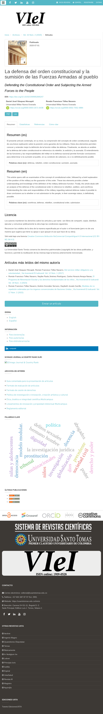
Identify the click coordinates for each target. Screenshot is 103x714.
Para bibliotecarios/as (19, 341)
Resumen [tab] (11, 124)
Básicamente (9, 650)
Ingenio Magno (10, 638)
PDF (8, 114)
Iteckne (7, 633)
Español (78, 2)
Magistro (8, 683)
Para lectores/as (17, 335)
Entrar (99, 2)
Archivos (16, 35)
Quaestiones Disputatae (14, 642)
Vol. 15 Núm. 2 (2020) (32, 35)
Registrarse (88, 2)
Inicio (7, 35)
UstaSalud (8, 675)
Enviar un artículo (51, 304)
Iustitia (7, 667)
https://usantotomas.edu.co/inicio (26, 601)
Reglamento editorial (16, 409)
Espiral (7, 671)
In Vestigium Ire (10, 654)
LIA (15, 114)
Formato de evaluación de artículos (22, 386)
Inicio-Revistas (64, 2)
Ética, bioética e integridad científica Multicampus (29, 399)
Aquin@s (8, 687)
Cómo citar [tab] (53, 124)
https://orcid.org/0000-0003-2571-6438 (26, 108)
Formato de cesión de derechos (21, 390)
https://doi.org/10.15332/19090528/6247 (26, 97)
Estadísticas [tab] (25, 124)
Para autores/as (16, 338)
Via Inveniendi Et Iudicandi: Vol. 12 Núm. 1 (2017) (43, 273)
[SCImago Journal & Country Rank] (22, 363)
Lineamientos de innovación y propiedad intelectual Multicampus (36, 404)
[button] (51, 348)
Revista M (8, 679)
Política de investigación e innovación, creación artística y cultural (37, 395)
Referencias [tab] (39, 124)
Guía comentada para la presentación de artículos (29, 381)
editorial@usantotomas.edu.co (34, 593)
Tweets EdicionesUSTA (12, 707)
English (12, 318)
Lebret (7, 658)
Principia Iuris (10, 663)
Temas (7, 646)
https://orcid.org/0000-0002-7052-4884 (66, 108)
